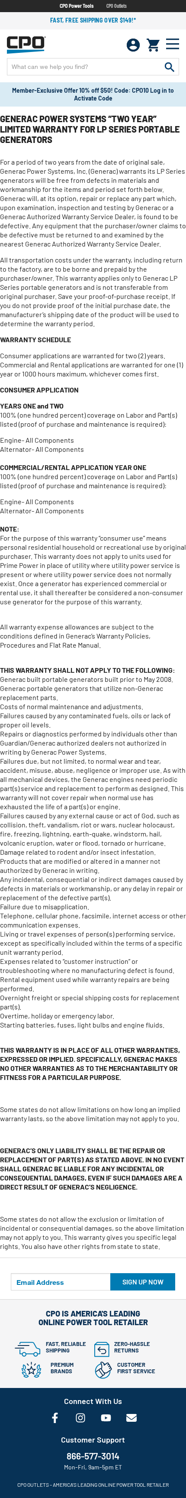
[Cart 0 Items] (153, 45)
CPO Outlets (116, 6)
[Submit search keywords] (169, 66)
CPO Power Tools (76, 6)
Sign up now (143, 1282)
